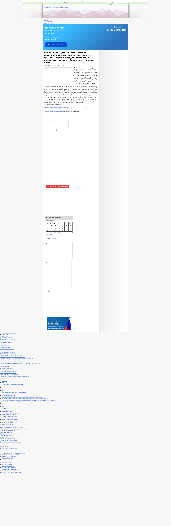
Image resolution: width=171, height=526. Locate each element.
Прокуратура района (7, 337)
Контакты (73, 2)
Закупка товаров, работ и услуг (8, 353)
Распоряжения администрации (9, 418)
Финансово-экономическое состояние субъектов (12, 357)
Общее (46, 20)
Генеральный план (5, 347)
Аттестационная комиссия (6, 369)
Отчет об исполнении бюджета (9, 448)
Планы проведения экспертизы (8, 430)
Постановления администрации (10, 421)
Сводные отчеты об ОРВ (6, 435)
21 (47, 230)
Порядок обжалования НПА (9, 414)
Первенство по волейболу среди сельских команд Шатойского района (78, 108)
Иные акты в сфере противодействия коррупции (14, 392)
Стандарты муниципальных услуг (10, 454)
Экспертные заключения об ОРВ (8, 438)
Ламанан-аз (5, 334)
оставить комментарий (56, 111)
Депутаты (4, 381)
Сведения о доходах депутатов (10, 385)
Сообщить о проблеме (56, 45)
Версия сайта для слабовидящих (58, 186)
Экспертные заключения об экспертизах (10, 442)
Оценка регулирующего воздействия (11, 413)
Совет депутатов (48, 23)
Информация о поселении (8, 339)
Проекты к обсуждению (7, 411)
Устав (3, 406)
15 (51, 228)
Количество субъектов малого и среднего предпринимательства (16, 358)
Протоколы (4, 382)
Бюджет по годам (6, 446)
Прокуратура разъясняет (6, 342)
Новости (47, 2)
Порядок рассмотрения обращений (11, 470)
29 (51, 232)
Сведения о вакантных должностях (9, 374)
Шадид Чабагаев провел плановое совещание (57, 107)
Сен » (51, 234)
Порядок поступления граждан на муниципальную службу (14, 376)
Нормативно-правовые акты (9, 456)
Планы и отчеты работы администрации (10, 361)
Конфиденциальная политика (9, 416)
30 (55, 232)
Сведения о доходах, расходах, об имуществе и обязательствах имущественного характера (25, 398)
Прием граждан (64, 2)
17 (59, 228)
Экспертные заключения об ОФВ (8, 440)
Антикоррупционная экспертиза (10, 393)
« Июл (47, 234)
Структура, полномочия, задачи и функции (12, 384)
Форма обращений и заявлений (10, 469)
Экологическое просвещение (9, 333)
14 (47, 228)
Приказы (4, 410)
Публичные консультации (6, 434)
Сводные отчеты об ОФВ (6, 437)
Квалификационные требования (8, 373)
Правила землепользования (7, 349)
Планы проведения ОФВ (6, 432)
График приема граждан (8, 466)
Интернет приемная (7, 464)
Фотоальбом (54, 2)
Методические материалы (8, 395)
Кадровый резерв (4, 366)
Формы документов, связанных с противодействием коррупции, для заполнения (22, 397)
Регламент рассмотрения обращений (11, 472)
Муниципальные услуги (7, 458)
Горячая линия (5, 336)
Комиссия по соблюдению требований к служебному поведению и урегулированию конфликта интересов (28, 400)
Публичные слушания (7, 422)
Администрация (48, 21)
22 (51, 230)
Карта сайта (81, 2)
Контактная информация (6, 368)
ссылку (71, 111)
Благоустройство (4, 345)
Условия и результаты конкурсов (8, 371)
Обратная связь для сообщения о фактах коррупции (15, 401)
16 (55, 228)
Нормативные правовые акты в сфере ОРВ (11, 427)
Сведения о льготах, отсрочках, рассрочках (11, 355)
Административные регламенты (10, 419)
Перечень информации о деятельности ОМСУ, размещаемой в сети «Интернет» (20, 363)
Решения (4, 408)
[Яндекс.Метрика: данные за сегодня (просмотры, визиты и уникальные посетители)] (51, 238)
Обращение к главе (6, 462)
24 (59, 230)
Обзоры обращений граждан (9, 467)
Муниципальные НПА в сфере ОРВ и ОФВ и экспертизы (14, 429)
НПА (3, 390)
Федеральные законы (7, 424)
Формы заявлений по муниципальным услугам (13, 453)
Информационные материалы (7, 352)
